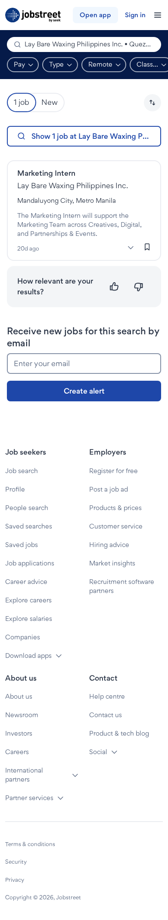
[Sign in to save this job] (147, 247)
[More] (130, 247)
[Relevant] (114, 286)
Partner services (29, 798)
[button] (152, 102)
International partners (24, 774)
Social (98, 752)
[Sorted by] (152, 102)
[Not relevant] (138, 286)
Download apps (28, 655)
